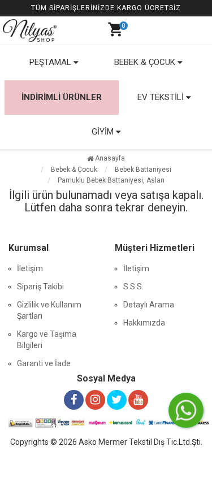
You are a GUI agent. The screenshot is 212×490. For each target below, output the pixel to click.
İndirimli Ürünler (61, 97)
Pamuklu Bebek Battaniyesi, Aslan (111, 180)
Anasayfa (109, 158)
